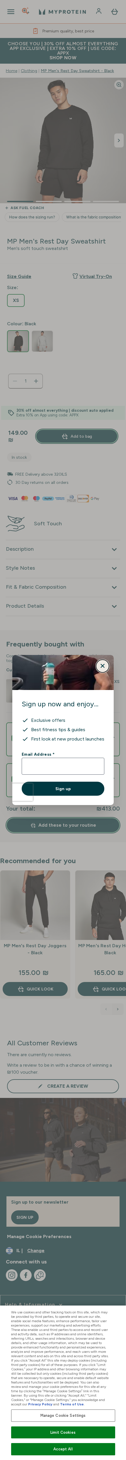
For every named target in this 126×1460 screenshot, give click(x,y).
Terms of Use (72, 1404)
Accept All (62, 1449)
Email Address (38, 754)
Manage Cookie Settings (63, 1415)
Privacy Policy (40, 1404)
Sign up (63, 788)
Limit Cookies (63, 1432)
